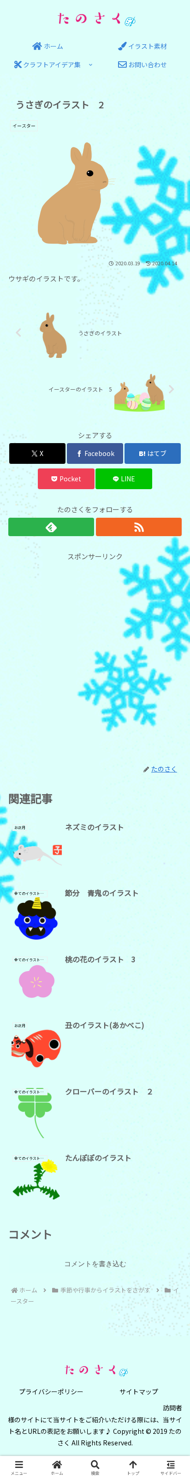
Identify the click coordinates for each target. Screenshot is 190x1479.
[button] (170, 1251)
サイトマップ (138, 1391)
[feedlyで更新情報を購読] (51, 527)
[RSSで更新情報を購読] (139, 527)
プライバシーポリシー (51, 1391)
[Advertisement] (95, 657)
